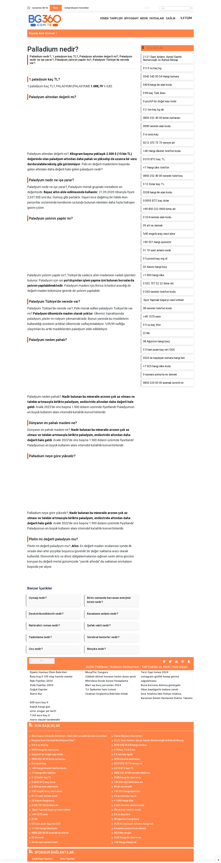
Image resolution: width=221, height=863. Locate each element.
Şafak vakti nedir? (99, 625)
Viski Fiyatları (67, 858)
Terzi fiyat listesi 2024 (154, 672)
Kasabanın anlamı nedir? (102, 613)
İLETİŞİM (186, 18)
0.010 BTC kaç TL (123, 768)
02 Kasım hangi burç (43, 800)
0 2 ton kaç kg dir (123, 754)
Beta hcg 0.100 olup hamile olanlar (51, 676)
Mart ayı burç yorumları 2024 (103, 685)
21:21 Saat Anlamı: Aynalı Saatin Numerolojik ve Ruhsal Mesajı (149, 740)
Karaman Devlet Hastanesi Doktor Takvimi (167, 698)
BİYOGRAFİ (131, 18)
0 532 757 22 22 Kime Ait (45, 805)
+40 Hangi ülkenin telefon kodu (49, 768)
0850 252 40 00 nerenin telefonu (132, 772)
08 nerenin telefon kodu (127, 809)
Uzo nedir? (36, 649)
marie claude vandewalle (45, 719)
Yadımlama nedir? (40, 637)
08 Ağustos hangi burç (126, 819)
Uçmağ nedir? (38, 597)
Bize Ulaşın (179, 667)
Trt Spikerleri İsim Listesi (100, 689)
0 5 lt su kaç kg (40, 745)
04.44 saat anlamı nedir (45, 842)
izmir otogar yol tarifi (43, 711)
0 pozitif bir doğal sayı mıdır (47, 754)
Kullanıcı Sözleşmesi (124, 667)
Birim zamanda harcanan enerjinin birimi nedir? (109, 600)
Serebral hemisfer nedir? (103, 637)
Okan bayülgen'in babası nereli (159, 689)
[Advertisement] (82, 127)
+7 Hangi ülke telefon (44, 772)
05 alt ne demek (123, 786)
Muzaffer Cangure (96, 672)
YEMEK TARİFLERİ (111, 18)
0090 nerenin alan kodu (127, 759)
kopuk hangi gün (40, 706)
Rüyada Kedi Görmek (42, 33)
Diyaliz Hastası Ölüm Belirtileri (48, 672)
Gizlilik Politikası (97, 667)
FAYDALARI (157, 18)
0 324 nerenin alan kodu (45, 786)
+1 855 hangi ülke (123, 800)
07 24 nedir (38, 837)
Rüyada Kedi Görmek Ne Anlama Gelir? (53, 740)
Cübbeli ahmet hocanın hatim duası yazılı (110, 676)
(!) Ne (35, 819)
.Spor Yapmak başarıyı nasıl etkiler (51, 809)
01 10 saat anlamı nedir (45, 796)
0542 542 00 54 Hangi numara (130, 745)
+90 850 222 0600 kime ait (128, 782)
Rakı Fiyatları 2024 (41, 680)
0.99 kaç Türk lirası (124, 749)
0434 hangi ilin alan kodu (45, 749)
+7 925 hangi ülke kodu (44, 828)
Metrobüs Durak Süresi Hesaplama (106, 680)
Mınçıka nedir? (96, 649)
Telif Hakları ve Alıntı (155, 667)
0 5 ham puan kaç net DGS (46, 823)
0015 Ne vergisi (122, 832)
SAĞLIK (170, 18)
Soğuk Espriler (38, 689)
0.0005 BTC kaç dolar (44, 782)
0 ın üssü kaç (39, 763)
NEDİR (144, 18)
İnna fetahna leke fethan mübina (161, 693)
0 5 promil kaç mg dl (125, 796)
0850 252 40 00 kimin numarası (49, 759)
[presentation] (145, 8)
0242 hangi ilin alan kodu (127, 837)
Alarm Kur (36, 693)
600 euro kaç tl (39, 702)
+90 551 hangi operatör (127, 791)
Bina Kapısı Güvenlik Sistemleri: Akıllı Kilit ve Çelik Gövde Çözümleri (69, 736)
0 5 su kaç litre (122, 814)
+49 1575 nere (40, 814)
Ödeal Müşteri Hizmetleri (76, 8)
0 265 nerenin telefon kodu (129, 805)
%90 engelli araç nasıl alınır (47, 791)
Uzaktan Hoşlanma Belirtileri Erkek (106, 693)
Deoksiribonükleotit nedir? (46, 613)
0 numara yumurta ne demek (130, 828)
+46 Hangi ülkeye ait (125, 842)
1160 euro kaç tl (40, 715)
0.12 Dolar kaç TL (41, 777)
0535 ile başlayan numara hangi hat (133, 823)
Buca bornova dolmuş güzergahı (161, 685)
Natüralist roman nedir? (44, 625)
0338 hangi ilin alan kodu (127, 777)
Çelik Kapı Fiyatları (42, 858)
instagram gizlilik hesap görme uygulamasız (160, 678)
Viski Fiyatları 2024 (41, 685)
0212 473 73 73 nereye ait (128, 763)
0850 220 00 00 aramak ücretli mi (50, 832)
